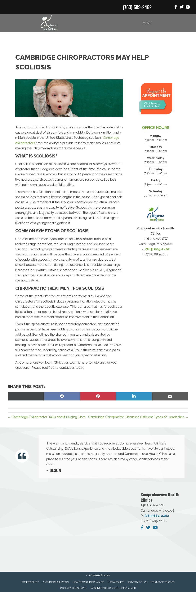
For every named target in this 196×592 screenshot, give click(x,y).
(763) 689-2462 (137, 7)
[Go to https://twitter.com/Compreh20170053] (182, 7)
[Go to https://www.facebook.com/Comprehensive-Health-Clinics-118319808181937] (175, 7)
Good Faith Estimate (73, 588)
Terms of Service (163, 582)
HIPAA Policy (116, 582)
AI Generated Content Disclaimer (113, 588)
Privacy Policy (138, 582)
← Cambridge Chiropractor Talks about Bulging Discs (47, 417)
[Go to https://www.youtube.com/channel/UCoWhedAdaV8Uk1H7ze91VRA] (188, 7)
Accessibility (30, 582)
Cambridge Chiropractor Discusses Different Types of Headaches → (138, 417)
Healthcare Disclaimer (88, 582)
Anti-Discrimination (56, 582)
